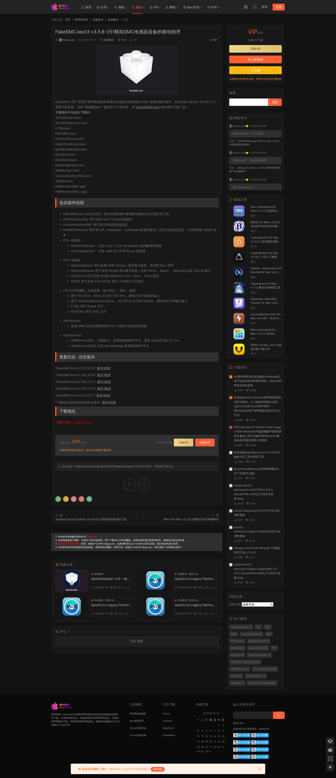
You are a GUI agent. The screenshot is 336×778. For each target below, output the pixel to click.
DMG (233, 634)
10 (198, 736)
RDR (268, 634)
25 (202, 747)
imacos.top (67, 39)
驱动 (138, 7)
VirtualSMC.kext (148, 107)
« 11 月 (199, 751)
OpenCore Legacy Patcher (245, 661)
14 (215, 736)
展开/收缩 (103, 368)
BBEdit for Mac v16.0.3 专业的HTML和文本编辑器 (265, 225)
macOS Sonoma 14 (241, 627)
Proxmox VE (237, 654)
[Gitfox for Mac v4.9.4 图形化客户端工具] (239, 349)
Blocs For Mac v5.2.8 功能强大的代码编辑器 (191, 519)
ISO (258, 627)
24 (198, 747)
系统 (120, 7)
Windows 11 (237, 682)
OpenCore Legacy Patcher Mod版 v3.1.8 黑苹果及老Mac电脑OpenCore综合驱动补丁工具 (111, 605)
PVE (213, 7)
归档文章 (235, 604)
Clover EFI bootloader (264, 668)
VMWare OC (237, 647)
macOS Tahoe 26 (258, 647)
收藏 (257, 70)
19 (206, 741)
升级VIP (183, 442)
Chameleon (169, 735)
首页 (87, 7)
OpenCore (168, 728)
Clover (166, 713)
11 (202, 736)
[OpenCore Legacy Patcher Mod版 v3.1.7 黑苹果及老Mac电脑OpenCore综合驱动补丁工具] (155, 607)
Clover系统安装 (138, 735)
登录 (140, 641)
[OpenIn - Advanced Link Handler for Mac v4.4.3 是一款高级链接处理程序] (239, 272)
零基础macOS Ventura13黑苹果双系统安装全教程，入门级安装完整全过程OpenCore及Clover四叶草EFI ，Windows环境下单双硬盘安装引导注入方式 (257, 406)
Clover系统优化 (138, 728)
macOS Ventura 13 (258, 640)
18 (202, 741)
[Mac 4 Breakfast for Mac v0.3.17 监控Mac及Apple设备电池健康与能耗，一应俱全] (239, 211)
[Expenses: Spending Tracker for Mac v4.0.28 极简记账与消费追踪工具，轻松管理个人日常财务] (239, 303)
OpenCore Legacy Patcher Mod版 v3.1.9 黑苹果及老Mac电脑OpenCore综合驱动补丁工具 (195, 579)
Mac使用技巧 (137, 720)
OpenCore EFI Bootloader (262, 682)
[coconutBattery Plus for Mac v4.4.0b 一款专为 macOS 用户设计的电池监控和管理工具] (239, 318)
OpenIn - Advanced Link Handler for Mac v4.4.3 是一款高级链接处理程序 (266, 272)
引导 (103, 7)
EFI (155, 7)
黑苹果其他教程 (138, 713)
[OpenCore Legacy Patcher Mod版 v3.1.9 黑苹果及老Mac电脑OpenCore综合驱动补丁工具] (155, 580)
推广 (216, 39)
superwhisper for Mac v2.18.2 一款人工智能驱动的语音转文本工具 (265, 256)
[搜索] (255, 7)
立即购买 (205, 442)
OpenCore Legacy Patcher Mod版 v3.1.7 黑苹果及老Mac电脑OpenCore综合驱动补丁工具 (194, 605)
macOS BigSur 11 (256, 675)
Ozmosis (167, 720)
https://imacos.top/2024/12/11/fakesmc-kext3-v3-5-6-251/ (114, 466)
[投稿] (246, 7)
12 (206, 736)
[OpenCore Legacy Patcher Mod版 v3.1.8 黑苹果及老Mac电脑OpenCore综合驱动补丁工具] (71, 607)
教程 (172, 7)
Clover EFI (236, 675)
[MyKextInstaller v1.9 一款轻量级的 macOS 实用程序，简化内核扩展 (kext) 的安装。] (71, 580)
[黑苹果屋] (62, 7)
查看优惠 (157, 769)
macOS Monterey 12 (259, 654)
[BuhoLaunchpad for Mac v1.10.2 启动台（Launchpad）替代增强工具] (239, 334)
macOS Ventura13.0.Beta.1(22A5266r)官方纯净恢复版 (257, 531)
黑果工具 (193, 573)
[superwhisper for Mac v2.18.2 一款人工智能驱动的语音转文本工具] (239, 257)
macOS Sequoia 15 (251, 634)
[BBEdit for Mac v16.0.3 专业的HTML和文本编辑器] (239, 226)
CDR (267, 627)
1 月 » (208, 751)
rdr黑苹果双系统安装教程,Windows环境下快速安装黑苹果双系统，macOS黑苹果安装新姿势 (257, 381)
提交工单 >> (239, 723)
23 (223, 741)
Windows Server (239, 668)
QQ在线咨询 (239, 728)
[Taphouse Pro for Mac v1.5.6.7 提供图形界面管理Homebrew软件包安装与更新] (239, 242)
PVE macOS (237, 640)
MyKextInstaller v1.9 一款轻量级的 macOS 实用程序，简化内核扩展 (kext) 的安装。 (111, 579)
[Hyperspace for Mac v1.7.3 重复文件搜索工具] (239, 288)
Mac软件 (193, 7)
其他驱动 (109, 39)
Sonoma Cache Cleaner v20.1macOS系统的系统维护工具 (90, 519)
